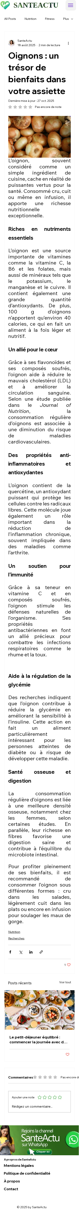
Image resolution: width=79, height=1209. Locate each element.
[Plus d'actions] (68, 43)
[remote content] (39, 665)
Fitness (50, 19)
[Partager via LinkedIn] (31, 952)
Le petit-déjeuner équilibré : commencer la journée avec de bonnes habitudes (37, 1039)
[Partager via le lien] (41, 952)
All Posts (10, 19)
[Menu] (71, 5)
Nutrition (30, 19)
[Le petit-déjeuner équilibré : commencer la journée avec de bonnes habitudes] (39, 1010)
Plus (66, 19)
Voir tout (65, 982)
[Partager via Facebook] (10, 952)
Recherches (16, 938)
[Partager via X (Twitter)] (21, 952)
